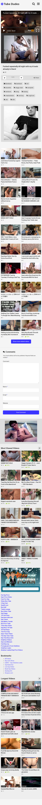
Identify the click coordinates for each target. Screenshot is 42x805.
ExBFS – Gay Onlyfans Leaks (13, 663)
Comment (6, 361)
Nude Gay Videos (10, 669)
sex (6, 99)
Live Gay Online (9, 667)
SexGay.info (8, 671)
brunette (8, 87)
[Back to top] (38, 801)
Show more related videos (21, 341)
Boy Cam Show (9, 660)
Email (5, 395)
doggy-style (19, 87)
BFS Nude (8, 658)
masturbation (9, 95)
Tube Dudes (11, 4)
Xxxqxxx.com (9, 673)
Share (37, 78)
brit (27, 83)
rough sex (31, 95)
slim (13, 99)
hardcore (8, 91)
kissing (25, 91)
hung (17, 91)
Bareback (8, 83)
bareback (19, 83)
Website (5, 403)
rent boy (21, 95)
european (30, 87)
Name (5, 386)
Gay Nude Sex (9, 665)
